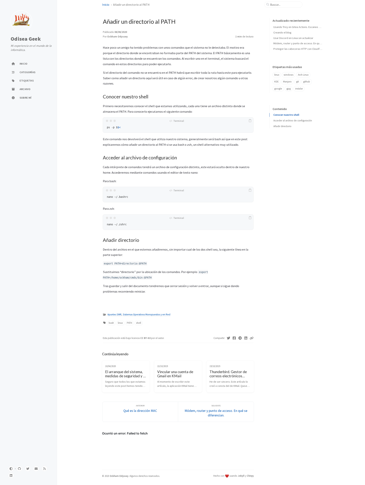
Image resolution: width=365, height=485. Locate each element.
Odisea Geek (26, 38)
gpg (288, 88)
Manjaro (287, 81)
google (278, 88)
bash (111, 322)
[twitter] (27, 468)
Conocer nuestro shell (286, 114)
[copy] (250, 120)
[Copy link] (251, 338)
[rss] (44, 468)
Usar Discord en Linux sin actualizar (293, 38)
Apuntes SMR (114, 314)
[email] (36, 468)
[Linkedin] (246, 338)
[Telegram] (240, 338)
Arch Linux (303, 74)
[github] (19, 468)
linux (120, 322)
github (306, 81)
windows (288, 74)
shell (138, 322)
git (297, 81)
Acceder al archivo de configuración (292, 120)
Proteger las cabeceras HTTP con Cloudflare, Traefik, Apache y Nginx (312, 49)
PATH (129, 322)
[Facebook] (234, 338)
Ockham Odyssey (117, 36)
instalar (299, 88)
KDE (276, 81)
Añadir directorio (282, 126)
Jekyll (241, 475)
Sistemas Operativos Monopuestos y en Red (146, 314)
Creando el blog (282, 32)
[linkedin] (11, 475)
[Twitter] (228, 338)
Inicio (106, 4)
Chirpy (250, 475)
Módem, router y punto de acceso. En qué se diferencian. (305, 43)
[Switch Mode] (11, 468)
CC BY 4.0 (145, 338)
